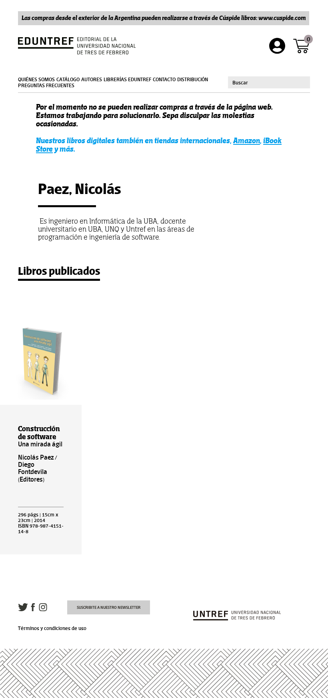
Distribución (192, 79)
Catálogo (68, 79)
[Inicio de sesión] (277, 46)
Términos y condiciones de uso (52, 628)
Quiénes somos (36, 79)
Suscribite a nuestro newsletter (108, 607)
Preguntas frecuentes (46, 85)
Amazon (246, 140)
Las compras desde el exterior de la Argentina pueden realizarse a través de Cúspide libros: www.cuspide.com (164, 17)
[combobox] (269, 82)
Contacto (164, 79)
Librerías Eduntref (127, 79)
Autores (91, 79)
